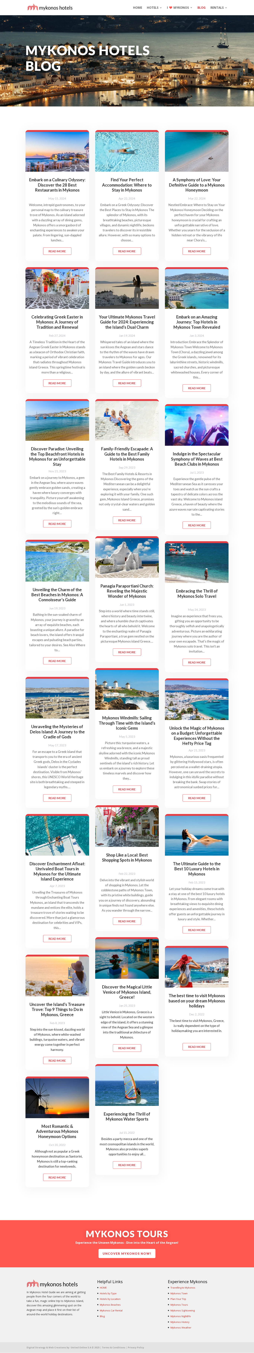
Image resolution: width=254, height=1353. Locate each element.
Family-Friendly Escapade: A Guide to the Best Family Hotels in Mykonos (127, 454)
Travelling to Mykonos (183, 1287)
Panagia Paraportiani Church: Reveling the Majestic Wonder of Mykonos (127, 591)
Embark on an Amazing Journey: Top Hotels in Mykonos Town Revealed (196, 322)
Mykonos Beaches (110, 1304)
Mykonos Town (179, 1293)
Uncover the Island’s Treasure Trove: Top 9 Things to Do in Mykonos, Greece (57, 1009)
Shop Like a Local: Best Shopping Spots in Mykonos (127, 857)
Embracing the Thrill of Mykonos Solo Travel (197, 593)
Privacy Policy (136, 1347)
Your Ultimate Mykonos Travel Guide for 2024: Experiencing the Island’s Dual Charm (127, 322)
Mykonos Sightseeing (183, 1310)
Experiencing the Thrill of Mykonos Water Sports (127, 1116)
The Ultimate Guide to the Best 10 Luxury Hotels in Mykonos (197, 868)
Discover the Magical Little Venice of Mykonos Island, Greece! (127, 992)
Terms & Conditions (114, 1347)
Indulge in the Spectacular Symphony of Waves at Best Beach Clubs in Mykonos (197, 459)
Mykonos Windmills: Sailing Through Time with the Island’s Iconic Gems (127, 723)
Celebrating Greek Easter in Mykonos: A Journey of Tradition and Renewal (57, 322)
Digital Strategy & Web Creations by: (63, 1347)
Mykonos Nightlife (181, 1316)
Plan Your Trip (178, 1299)
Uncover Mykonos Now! (127, 1253)
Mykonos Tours (179, 1304)
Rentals (217, 8)
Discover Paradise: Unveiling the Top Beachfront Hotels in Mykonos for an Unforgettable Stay (57, 456)
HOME (137, 8)
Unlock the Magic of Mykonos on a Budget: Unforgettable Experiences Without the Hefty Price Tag (196, 736)
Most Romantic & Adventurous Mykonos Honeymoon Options (57, 1131)
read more (57, 251)
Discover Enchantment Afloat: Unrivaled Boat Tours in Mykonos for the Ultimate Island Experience (57, 871)
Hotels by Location (110, 1299)
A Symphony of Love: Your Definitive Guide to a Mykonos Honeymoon (197, 184)
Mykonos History (180, 1322)
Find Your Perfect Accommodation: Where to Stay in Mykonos (127, 184)
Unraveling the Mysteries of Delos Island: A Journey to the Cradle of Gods (57, 731)
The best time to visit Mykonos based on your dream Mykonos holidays (197, 1000)
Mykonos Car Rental (111, 1310)
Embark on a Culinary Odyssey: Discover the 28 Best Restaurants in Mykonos (57, 184)
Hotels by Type (108, 1293)
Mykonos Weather (181, 1327)
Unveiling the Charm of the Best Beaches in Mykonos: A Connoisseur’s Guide (57, 594)
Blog (201, 8)
